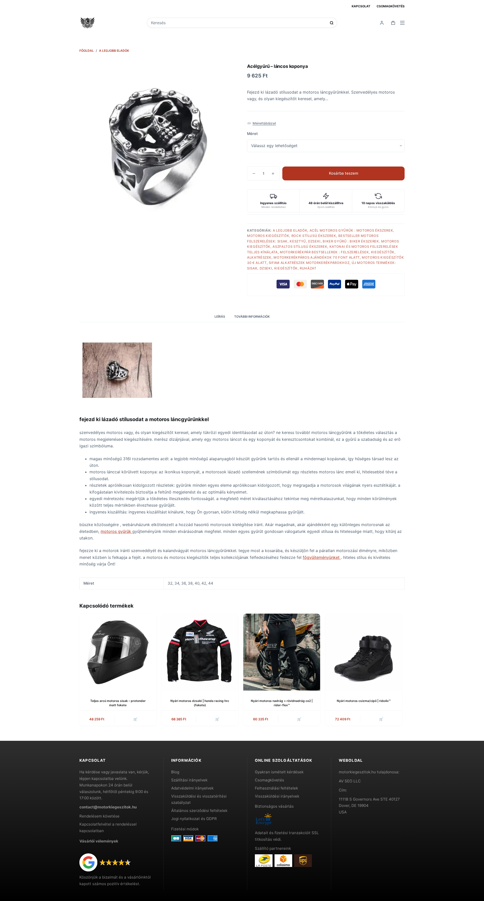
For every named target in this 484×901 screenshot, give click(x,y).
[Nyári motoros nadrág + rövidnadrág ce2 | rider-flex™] (281, 652)
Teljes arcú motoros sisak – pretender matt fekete (118, 703)
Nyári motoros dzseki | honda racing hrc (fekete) (199, 703)
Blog (175, 772)
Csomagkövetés (391, 6)
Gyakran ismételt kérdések (279, 772)
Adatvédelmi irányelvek (192, 788)
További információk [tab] (252, 316)
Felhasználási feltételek (276, 788)
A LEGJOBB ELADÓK (290, 230)
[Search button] (331, 22)
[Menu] (402, 22)
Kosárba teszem (343, 173)
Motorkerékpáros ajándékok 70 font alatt (316, 257)
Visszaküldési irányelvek (277, 796)
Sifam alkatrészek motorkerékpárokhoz (309, 263)
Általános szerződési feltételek (199, 810)
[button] (261, 123)
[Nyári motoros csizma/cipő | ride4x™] (363, 652)
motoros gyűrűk (116, 531)
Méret (252, 133)
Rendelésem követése (99, 816)
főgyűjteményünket (322, 557)
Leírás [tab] (220, 316)
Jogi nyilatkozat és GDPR (194, 818)
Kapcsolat (361, 6)
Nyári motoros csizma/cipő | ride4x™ (364, 701)
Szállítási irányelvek (189, 780)
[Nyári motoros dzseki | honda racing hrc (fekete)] (199, 652)
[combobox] (238, 22)
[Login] (382, 23)
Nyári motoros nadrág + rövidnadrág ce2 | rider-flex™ (282, 703)
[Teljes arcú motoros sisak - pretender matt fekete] (117, 652)
